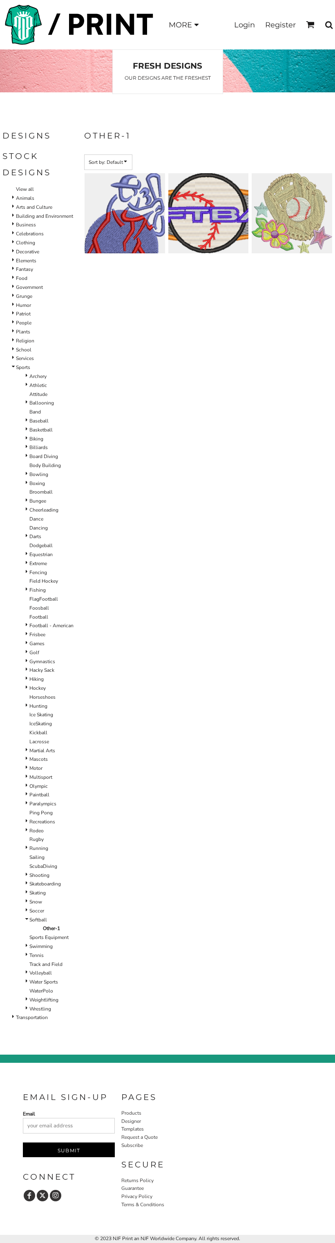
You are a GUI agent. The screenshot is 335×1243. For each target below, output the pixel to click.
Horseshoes (42, 697)
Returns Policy (137, 1180)
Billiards (38, 447)
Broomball (41, 492)
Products (131, 1113)
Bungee (37, 501)
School (23, 350)
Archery (38, 376)
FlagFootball (43, 599)
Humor (23, 305)
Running (38, 848)
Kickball (38, 732)
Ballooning (41, 403)
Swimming (41, 946)
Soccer (36, 911)
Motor (35, 768)
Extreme (38, 563)
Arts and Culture (34, 207)
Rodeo (36, 830)
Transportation (32, 1017)
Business (26, 224)
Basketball (41, 430)
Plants (23, 332)
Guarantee (132, 1188)
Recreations (42, 821)
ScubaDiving (43, 866)
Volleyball (40, 973)
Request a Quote (139, 1137)
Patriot (23, 314)
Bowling (38, 474)
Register (280, 24)
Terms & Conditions (142, 1204)
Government (29, 287)
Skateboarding (45, 884)
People (23, 323)
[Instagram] (55, 1195)
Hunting (38, 706)
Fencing (38, 572)
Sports (23, 367)
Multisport (40, 777)
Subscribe (132, 1145)
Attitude (38, 394)
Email (29, 1114)
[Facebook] (29, 1195)
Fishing (37, 590)
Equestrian (41, 554)
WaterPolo (41, 991)
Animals (25, 198)
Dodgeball (41, 545)
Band (35, 412)
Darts (35, 536)
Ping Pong (41, 812)
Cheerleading (43, 510)
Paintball (39, 794)
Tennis (36, 955)
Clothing (25, 242)
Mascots (38, 759)
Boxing (37, 483)
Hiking (36, 679)
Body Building (45, 465)
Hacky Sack (41, 670)
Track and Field (46, 964)
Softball (38, 920)
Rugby (36, 839)
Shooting (39, 875)
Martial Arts (42, 750)
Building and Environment (44, 216)
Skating (37, 893)
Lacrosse (39, 741)
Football (38, 617)
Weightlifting (43, 1000)
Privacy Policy (136, 1196)
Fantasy (24, 269)
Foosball (39, 608)
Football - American (51, 625)
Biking (36, 439)
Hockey (37, 688)
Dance (36, 519)
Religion (25, 341)
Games (37, 643)
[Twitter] (42, 1195)
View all (25, 189)
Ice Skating (41, 714)
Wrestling (40, 1009)
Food (21, 278)
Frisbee (37, 634)
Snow (35, 902)
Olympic (38, 786)
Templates (132, 1129)
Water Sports (43, 982)
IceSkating (40, 723)
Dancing (38, 528)
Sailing (37, 857)
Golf (34, 652)
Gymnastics (42, 661)
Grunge (24, 296)
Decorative (27, 251)
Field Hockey (43, 581)
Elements (26, 260)
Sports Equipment (49, 937)
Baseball (39, 421)
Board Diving (43, 456)
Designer (131, 1121)
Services (25, 358)
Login (244, 24)
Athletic (38, 385)
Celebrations (30, 233)
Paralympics (42, 803)
